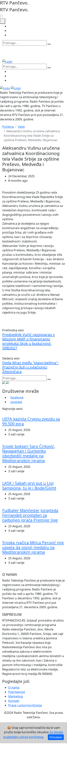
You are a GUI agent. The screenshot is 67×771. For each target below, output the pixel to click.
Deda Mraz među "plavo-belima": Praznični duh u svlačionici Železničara (30, 367)
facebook (17, 397)
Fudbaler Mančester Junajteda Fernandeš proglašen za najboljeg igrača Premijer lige (30, 515)
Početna (8, 127)
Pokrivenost (16, 692)
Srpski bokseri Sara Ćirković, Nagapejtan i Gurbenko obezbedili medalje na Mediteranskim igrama (28, 453)
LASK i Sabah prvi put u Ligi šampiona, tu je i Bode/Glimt (29, 485)
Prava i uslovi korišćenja (25, 705)
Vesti (21, 127)
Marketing (15, 696)
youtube (16, 402)
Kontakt (13, 701)
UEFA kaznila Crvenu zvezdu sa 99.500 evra (31, 421)
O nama (13, 687)
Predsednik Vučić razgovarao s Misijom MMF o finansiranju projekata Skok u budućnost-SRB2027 (28, 341)
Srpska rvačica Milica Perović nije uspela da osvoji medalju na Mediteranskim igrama (33, 547)
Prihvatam (56, 737)
